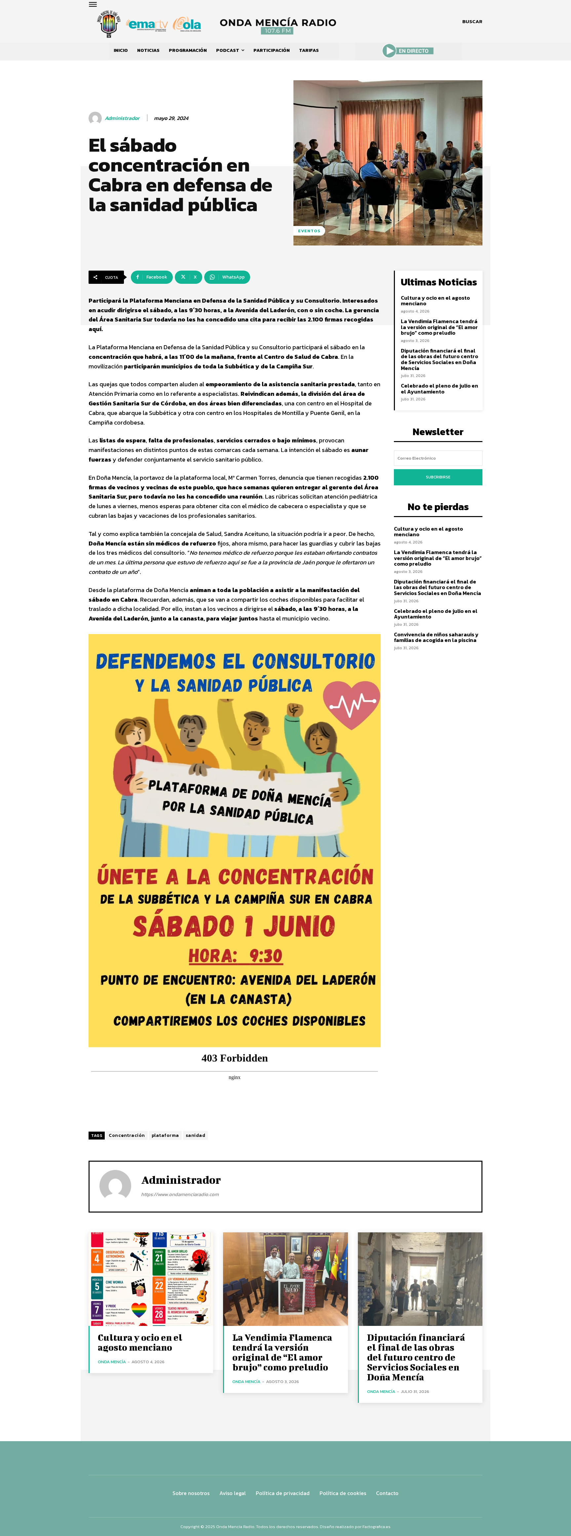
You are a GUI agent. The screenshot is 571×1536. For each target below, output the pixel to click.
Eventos (309, 231)
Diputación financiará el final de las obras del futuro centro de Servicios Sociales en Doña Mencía (439, 359)
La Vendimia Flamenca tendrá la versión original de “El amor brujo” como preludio (439, 327)
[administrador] (96, 118)
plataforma (165, 1135)
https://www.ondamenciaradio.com (180, 1194)
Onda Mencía (112, 1362)
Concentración (127, 1135)
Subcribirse (438, 477)
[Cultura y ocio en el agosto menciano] (151, 1279)
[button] (472, 21)
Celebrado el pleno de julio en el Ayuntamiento (439, 388)
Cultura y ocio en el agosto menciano (435, 301)
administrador (122, 118)
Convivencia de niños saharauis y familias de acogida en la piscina (436, 637)
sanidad (196, 1135)
